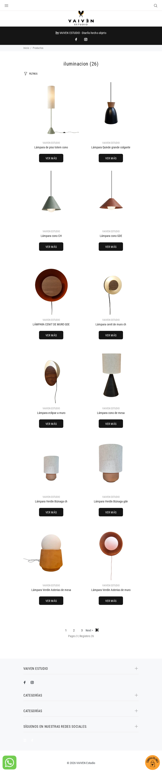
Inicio (26, 48)
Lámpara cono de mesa (111, 413)
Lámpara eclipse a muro (51, 413)
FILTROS (33, 73)
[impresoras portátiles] (76, 39)
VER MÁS (51, 158)
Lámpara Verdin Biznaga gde (111, 501)
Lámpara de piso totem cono (51, 147)
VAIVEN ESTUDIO (51, 142)
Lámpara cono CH (51, 236)
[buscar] (155, 5)
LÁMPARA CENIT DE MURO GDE (51, 324)
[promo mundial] (85, 39)
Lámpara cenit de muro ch (111, 324)
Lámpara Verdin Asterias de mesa (51, 590)
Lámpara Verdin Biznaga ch (51, 501)
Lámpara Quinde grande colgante (110, 147)
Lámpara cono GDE (111, 236)
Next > (90, 630)
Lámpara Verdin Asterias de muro (111, 590)
